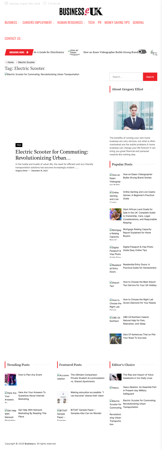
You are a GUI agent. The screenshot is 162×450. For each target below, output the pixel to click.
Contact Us (13, 38)
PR (99, 22)
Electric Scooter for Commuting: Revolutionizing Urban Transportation (52, 157)
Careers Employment (37, 22)
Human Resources (70, 22)
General (138, 22)
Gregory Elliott (22, 171)
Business (11, 22)
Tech (91, 22)
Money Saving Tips (117, 22)
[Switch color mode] (144, 51)
